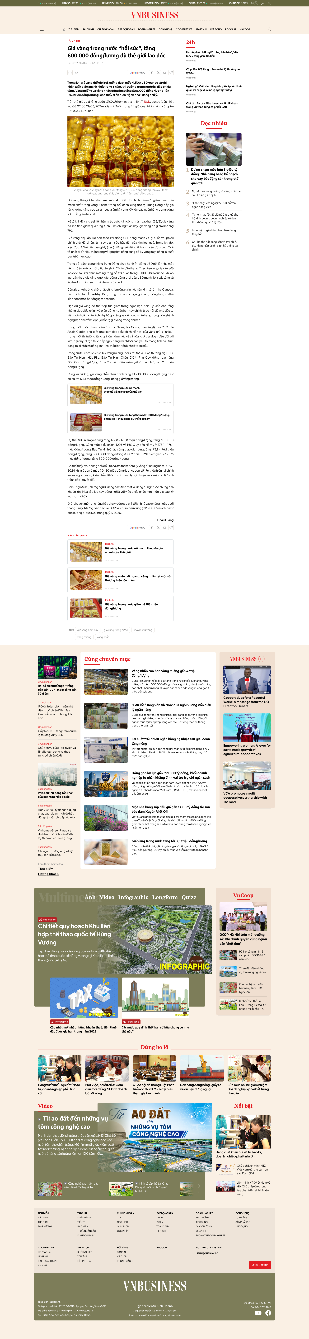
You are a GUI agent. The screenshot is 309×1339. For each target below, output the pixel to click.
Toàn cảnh (162, 1226)
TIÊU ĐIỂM (43, 1213)
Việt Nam (43, 1217)
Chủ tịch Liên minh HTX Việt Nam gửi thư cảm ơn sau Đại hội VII (252, 1169)
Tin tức (160, 1217)
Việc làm (122, 1256)
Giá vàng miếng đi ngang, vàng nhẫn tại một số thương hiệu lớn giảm (138, 578)
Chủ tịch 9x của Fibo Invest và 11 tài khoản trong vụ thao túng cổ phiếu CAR (212, 105)
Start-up (201, 29)
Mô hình (43, 1256)
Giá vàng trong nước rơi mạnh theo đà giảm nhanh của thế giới (135, 550)
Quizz (189, 897)
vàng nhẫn (103, 637)
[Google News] (137, 72)
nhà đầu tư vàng (142, 630)
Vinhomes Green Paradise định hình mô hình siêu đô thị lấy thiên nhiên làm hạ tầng (56, 834)
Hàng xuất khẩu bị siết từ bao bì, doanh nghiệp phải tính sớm (59, 1089)
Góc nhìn (122, 1230)
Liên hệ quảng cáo (207, 1253)
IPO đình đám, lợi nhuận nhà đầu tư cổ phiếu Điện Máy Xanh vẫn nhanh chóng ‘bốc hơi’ (55, 712)
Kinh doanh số (86, 1235)
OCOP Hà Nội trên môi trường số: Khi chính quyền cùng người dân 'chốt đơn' (243, 938)
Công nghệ (165, 29)
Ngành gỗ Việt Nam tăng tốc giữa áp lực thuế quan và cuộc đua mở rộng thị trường (214, 88)
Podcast (230, 29)
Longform (165, 897)
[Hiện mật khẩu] (187, 609)
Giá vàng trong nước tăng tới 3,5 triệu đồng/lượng (169, 841)
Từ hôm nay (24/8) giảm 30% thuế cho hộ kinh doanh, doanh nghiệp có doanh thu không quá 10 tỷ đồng (215, 218)
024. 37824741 (215, 1247)
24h (119, 1217)
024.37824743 (263, 1307)
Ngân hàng (84, 1217)
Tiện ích (161, 1230)
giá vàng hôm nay (87, 630)
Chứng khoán (105, 29)
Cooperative (184, 29)
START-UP (83, 1247)
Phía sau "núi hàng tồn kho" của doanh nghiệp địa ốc (55, 794)
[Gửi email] (164, 72)
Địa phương (45, 1226)
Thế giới (43, 1221)
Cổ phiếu (122, 1221)
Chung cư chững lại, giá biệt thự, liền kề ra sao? (55, 853)
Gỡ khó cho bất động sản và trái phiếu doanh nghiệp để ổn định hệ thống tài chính (215, 245)
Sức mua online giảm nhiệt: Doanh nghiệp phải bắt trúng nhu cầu (248, 1089)
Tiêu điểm (74, 29)
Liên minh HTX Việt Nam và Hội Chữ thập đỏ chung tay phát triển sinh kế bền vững (253, 1188)
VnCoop (245, 29)
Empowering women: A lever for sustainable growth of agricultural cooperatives (247, 750)
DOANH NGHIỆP (204, 1213)
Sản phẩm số (242, 1221)
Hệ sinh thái (84, 1260)
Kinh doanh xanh (48, 1260)
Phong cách (124, 1260)
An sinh (42, 1265)
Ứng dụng (241, 1226)
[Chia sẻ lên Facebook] (151, 72)
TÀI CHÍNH (82, 1213)
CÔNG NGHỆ (242, 1213)
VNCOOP (161, 1247)
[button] (198, 1186)
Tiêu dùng (202, 1221)
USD (147, 101)
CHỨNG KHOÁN (125, 1213)
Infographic (133, 897)
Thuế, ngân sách (87, 1230)
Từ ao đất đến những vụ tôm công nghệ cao (252, 970)
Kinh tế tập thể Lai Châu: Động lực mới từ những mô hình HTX (252, 1004)
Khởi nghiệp (84, 1251)
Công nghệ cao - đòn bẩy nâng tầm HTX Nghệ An (251, 988)
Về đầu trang (260, 1265)
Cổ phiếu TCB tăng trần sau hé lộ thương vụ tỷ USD (213, 71)
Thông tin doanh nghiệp (210, 1235)
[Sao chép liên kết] (171, 72)
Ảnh (90, 897)
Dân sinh (122, 1251)
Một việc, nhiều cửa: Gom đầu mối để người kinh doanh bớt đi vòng (106, 1089)
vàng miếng (84, 637)
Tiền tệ (81, 1221)
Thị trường (202, 1217)
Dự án (159, 1221)
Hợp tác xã (44, 1251)
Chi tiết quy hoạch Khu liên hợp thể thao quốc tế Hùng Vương (74, 934)
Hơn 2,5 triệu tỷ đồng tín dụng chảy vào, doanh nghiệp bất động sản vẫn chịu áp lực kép (57, 813)
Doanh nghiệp (146, 29)
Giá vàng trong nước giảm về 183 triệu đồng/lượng (131, 606)
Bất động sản (126, 29)
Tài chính (88, 29)
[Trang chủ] (64, 29)
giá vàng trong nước (116, 630)
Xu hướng (241, 1217)
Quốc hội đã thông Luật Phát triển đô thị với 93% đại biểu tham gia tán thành (153, 1089)
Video (107, 897)
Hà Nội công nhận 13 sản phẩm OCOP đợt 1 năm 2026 (252, 955)
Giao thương (204, 1226)
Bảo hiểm (82, 1226)
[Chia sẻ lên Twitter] (158, 72)
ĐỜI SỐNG (122, 1247)
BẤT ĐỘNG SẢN (164, 1213)
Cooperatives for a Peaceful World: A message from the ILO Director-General (246, 702)
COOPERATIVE (46, 1247)
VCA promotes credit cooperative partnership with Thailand (245, 797)
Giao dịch (123, 1226)
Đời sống (216, 29)
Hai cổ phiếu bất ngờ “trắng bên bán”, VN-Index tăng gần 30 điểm (212, 54)
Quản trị (201, 1230)
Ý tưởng (82, 1256)
